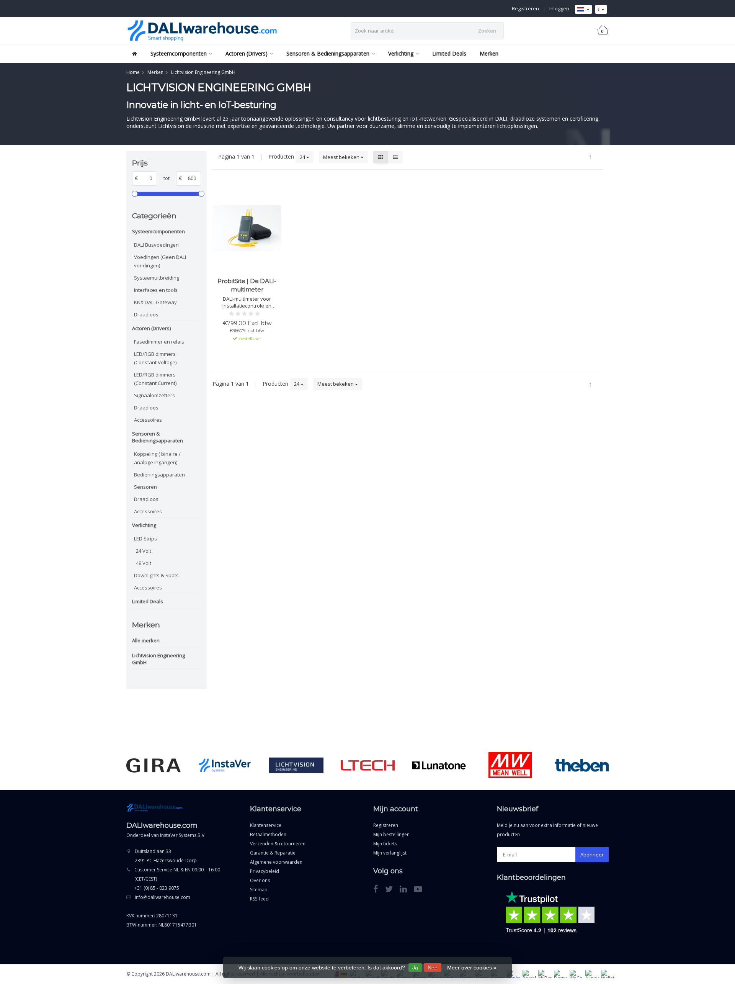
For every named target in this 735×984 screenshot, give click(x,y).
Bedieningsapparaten (159, 474)
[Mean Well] (510, 765)
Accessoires (148, 419)
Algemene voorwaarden (276, 862)
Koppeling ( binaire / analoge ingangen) (157, 458)
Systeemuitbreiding (156, 277)
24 (303, 157)
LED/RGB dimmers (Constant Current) (155, 378)
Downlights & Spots (156, 575)
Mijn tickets (385, 843)
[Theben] (582, 765)
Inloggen (559, 8)
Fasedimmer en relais (159, 341)
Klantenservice (265, 825)
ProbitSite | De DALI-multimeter (246, 285)
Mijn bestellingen (391, 834)
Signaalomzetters (154, 395)
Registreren (525, 8)
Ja (415, 967)
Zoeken (487, 30)
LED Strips (145, 538)
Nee (433, 967)
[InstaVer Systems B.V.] (225, 765)
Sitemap (259, 889)
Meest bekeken (342, 157)
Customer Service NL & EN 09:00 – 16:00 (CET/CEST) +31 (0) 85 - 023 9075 (177, 878)
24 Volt (143, 550)
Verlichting (400, 53)
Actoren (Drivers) (246, 53)
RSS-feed (259, 899)
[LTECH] (368, 765)
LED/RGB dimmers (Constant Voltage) (155, 358)
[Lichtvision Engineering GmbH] (296, 765)
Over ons (260, 880)
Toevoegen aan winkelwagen (247, 352)
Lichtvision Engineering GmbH (158, 659)
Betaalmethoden (268, 834)
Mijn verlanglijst (390, 853)
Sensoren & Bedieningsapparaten (327, 53)
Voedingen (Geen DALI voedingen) (160, 261)
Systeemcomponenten (178, 53)
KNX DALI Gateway (155, 302)
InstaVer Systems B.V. (183, 835)
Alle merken (146, 640)
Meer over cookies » (472, 967)
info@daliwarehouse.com (162, 897)
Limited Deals (449, 53)
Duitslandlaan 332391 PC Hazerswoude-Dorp (166, 856)
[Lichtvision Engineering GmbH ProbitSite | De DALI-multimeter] (246, 228)
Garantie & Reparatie (273, 853)
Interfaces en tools (156, 290)
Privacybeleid (264, 871)
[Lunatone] (439, 765)
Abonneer (592, 854)
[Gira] (153, 765)
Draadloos (146, 314)
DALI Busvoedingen (156, 244)
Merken (489, 53)
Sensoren (145, 486)
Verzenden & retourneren (277, 843)
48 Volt (143, 563)
